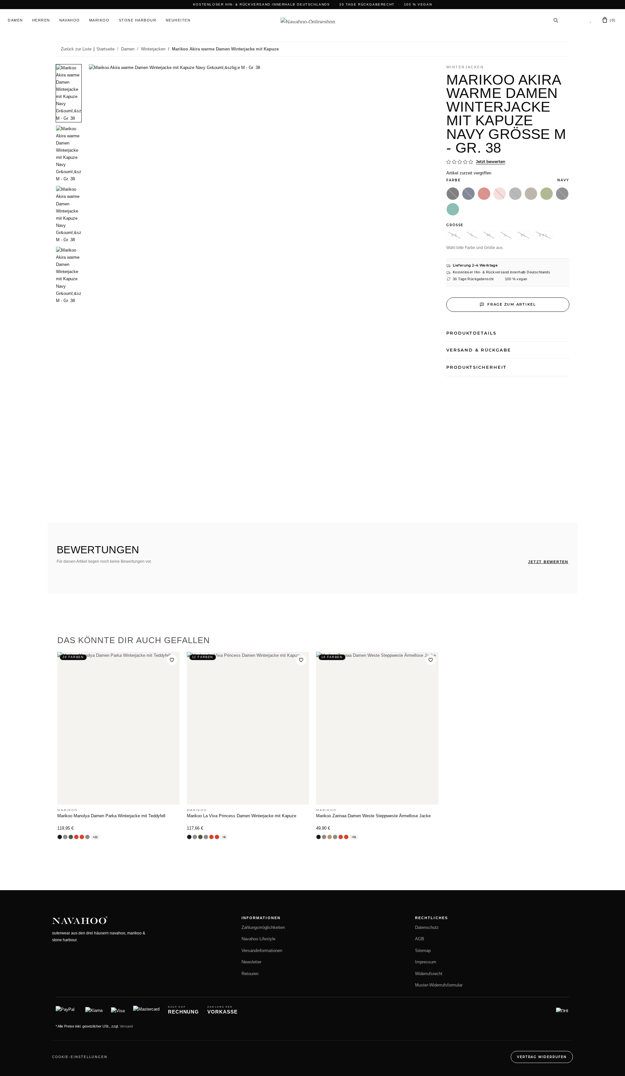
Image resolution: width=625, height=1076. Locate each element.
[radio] (452, 193)
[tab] (69, 93)
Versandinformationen (262, 950)
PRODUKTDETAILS (471, 333)
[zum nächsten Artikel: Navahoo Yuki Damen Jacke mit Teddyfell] (562, 49)
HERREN (41, 20)
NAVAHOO (69, 20)
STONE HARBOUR (138, 20)
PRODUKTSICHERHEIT (476, 367)
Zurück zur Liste (76, 49)
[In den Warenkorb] (61, 60)
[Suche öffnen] (556, 20)
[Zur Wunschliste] (172, 660)
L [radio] (505, 235)
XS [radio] (454, 235)
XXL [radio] (543, 235)
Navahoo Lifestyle (258, 939)
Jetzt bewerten (490, 161)
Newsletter (251, 962)
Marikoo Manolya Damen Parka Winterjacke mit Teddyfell (111, 815)
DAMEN (15, 20)
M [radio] (489, 235)
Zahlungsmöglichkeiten (263, 927)
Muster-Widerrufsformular (439, 985)
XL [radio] (524, 235)
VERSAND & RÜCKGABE (478, 349)
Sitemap (423, 950)
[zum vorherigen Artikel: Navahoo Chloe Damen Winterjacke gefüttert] (549, 49)
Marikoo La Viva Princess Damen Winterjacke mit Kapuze (241, 815)
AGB (419, 939)
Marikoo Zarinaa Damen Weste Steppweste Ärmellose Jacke (373, 815)
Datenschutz (427, 927)
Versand (126, 1026)
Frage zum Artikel (511, 304)
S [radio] (471, 235)
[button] (573, 20)
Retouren (250, 974)
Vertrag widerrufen (542, 1057)
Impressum (425, 962)
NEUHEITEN (178, 20)
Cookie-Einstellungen (79, 1057)
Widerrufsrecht (428, 974)
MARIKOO (99, 20)
